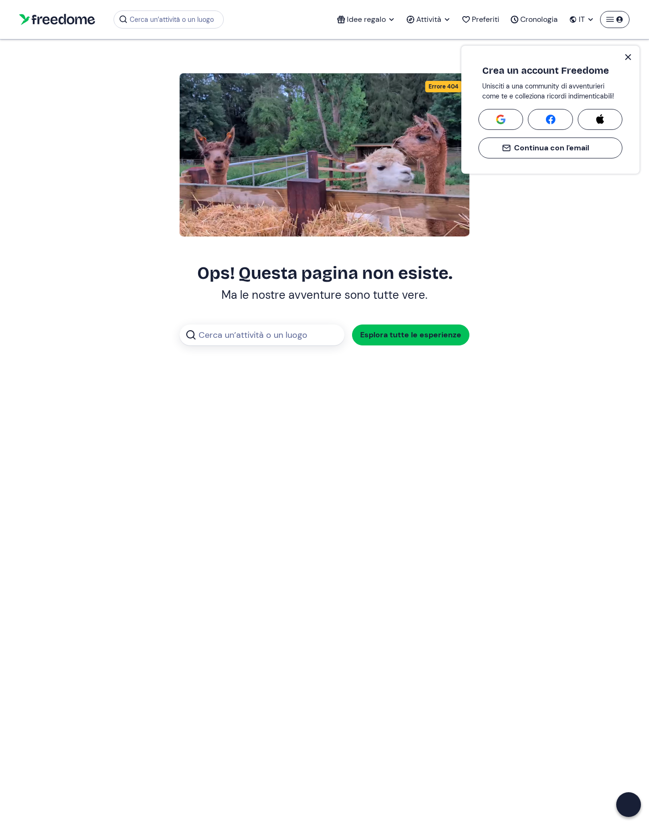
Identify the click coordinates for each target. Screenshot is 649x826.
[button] (628, 804)
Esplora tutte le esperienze (410, 335)
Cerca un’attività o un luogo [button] (172, 19)
